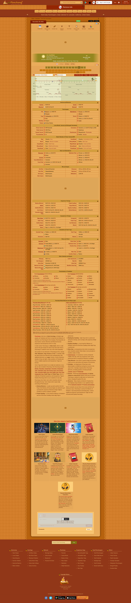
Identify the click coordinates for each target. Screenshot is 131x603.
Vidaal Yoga (75, 61)
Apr (58, 67)
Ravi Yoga (61, 372)
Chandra (70, 371)
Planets (80, 11)
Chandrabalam (40, 273)
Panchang (42, 11)
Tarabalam (73, 273)
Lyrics (84, 11)
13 (77, 70)
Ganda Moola (64, 555)
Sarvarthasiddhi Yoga (83, 553)
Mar (55, 67)
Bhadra (54, 61)
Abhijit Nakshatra (65, 565)
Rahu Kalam (40, 218)
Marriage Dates (49, 553)
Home (36, 11)
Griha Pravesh (48, 555)
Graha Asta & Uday (33, 560)
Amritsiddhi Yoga (82, 555)
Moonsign (40, 153)
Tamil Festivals (97, 563)
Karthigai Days (97, 560)
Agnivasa (41, 243)
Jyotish (75, 11)
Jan (49, 67)
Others (94, 11)
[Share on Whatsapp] (78, 21)
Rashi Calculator (114, 558)
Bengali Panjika (114, 565)
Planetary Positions (33, 558)
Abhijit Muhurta (71, 354)
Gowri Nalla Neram (98, 555)
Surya (74, 371)
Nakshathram (73, 111)
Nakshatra (63, 563)
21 (56, 72)
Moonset (74, 107)
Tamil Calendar (97, 558)
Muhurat (55, 11)
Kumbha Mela (113, 568)
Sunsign (41, 157)
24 (65, 72)
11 (71, 70)
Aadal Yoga (69, 61)
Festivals (69, 11)
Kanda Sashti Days (98, 565)
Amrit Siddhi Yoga (54, 372)
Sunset (74, 104)
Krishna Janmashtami (88, 384)
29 (80, 72)
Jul (67, 67)
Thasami (47, 113)
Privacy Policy (65, 588)
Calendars (49, 11)
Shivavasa (40, 251)
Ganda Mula (48, 368)
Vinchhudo (54, 368)
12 (74, 70)
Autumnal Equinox (16, 563)
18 (47, 72)
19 (50, 72)
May (61, 67)
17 (89, 70)
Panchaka (41, 368)
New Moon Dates (33, 555)
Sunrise (41, 104)
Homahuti (41, 241)
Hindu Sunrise (113, 555)
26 (71, 72)
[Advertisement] (65, 42)
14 (80, 70)
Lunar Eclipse (15, 555)
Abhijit (41, 205)
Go (74, 542)
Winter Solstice (16, 565)
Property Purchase (49, 560)
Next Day (93, 75)
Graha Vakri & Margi (34, 563)
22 (59, 72)
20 (53, 72)
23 (62, 72)
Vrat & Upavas (62, 11)
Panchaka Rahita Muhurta (39, 302)
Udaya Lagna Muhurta (71, 302)
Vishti (80, 120)
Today (86, 75)
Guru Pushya (81, 565)
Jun (64, 67)
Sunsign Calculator (114, 560)
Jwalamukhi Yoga (39, 374)
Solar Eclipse (15, 553)
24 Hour (67, 64)
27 (74, 72)
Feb (52, 67)
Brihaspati (80, 371)
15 (83, 70)
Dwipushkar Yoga (82, 558)
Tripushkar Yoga (42, 370)
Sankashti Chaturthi (76, 384)
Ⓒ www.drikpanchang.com (65, 587)
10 (68, 70)
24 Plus (72, 64)
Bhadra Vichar (64, 558)
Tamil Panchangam (98, 553)
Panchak (63, 553)
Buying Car (47, 558)
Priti (46, 118)
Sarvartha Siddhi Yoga (62, 61)
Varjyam (41, 225)
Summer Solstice (16, 560)
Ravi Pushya (81, 563)
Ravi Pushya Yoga (51, 370)
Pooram (80, 111)
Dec (82, 67)
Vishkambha (48, 116)
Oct (76, 67)
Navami (47, 111)
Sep (73, 67)
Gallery (89, 11)
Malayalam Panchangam (116, 563)
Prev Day (78, 75)
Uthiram (80, 113)
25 (68, 72)
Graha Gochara (32, 565)
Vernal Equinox (16, 558)
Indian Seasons (114, 553)
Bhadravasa (40, 248)
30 (83, 72)
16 (86, 70)
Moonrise (41, 107)
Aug (70, 67)
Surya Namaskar (83, 373)
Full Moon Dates (33, 553)
